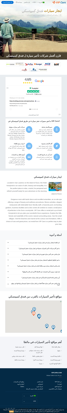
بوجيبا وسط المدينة (19, 350)
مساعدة (19, 2)
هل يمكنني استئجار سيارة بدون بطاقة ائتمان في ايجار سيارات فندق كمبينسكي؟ (38, 266)
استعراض (40, 384)
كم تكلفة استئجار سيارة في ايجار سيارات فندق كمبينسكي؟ (44, 242)
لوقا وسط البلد (38, 347)
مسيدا (40, 363)
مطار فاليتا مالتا (56, 347)
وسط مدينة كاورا (37, 360)
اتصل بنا (60, 384)
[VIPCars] (61, 15)
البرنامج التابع (58, 386)
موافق (11, 411)
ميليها (58, 350)
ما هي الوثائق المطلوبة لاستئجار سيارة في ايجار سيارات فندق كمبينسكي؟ (40, 260)
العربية (40, 2)
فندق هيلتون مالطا (37, 356)
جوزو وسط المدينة (55, 360)
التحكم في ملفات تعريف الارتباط (34, 389)
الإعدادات (16, 411)
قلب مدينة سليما (19, 347)
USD (34, 2)
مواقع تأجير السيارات (18, 381)
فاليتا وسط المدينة (55, 356)
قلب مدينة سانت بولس (18, 356)
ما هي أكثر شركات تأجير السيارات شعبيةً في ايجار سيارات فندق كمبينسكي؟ (39, 248)
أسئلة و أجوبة (20, 384)
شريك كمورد (39, 386)
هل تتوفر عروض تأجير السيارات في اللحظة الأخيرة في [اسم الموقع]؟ (41, 272)
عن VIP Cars (58, 381)
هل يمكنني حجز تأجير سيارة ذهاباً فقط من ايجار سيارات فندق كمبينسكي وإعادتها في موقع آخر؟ (35, 284)
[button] (46, 326)
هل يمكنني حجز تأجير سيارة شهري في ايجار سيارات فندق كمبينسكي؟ (41, 254)
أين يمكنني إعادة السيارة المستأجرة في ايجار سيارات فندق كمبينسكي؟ (41, 277)
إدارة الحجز (27, 2)
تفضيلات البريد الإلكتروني (55, 389)
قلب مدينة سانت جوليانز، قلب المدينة (35, 351)
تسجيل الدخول (7, 2)
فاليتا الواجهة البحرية (54, 363)
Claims (22, 386)
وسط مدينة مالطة (19, 360)
